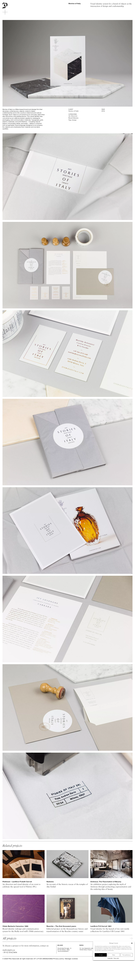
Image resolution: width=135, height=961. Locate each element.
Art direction (72, 116)
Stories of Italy (73, 111)
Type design (72, 120)
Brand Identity (73, 118)
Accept (100, 955)
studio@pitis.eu (8, 950)
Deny (113, 955)
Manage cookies (71, 959)
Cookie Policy (110, 958)
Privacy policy (116, 958)
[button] (132, 943)
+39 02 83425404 (9, 952)
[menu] (5, 12)
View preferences (126, 955)
